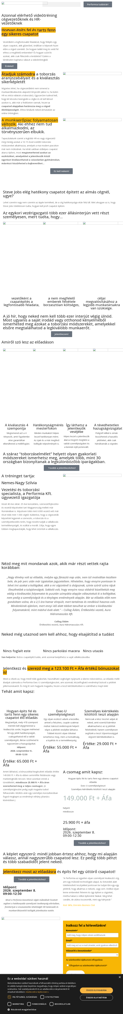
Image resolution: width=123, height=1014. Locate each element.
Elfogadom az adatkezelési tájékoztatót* (88, 965)
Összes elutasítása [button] (96, 997)
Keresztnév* (72, 930)
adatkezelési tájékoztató (80, 960)
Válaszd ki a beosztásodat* (79, 950)
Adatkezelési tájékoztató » (37, 992)
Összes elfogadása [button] (96, 990)
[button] (61, 4)
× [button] (119, 977)
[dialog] (61, 994)
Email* (69, 940)
